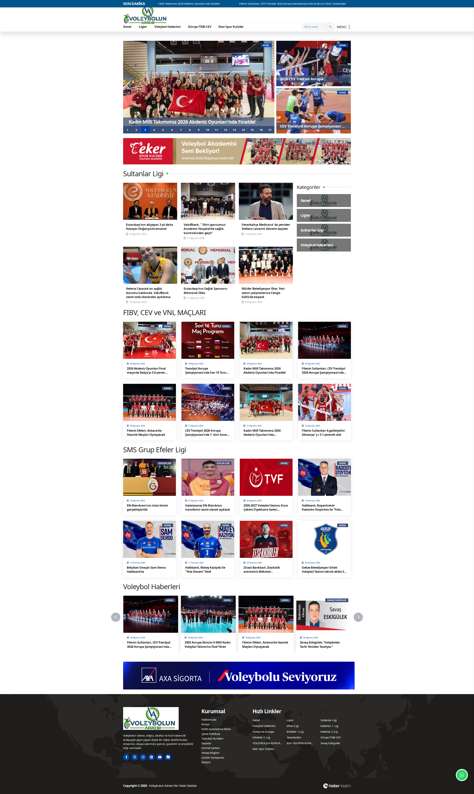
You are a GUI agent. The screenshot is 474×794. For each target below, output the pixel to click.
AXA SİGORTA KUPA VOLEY (299, 743)
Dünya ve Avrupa (263, 731)
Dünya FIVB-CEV (199, 27)
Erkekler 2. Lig (261, 737)
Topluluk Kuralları (212, 738)
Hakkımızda (208, 719)
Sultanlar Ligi (329, 720)
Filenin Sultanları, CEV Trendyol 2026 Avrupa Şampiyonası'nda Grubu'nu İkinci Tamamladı (232, 3)
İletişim (206, 762)
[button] (127, 129)
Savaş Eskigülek (330, 743)
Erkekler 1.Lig (295, 731)
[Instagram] (143, 757)
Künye (205, 724)
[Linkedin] (151, 757)
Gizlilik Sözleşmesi (212, 757)
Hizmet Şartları (210, 748)
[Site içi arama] (330, 27)
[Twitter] (134, 757)
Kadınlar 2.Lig (329, 731)
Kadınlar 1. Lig (329, 726)
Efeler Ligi (293, 726)
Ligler (143, 27)
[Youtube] (159, 757)
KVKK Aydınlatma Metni (216, 729)
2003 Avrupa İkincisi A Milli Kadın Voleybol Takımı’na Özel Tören (342, 3)
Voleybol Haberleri (167, 27)
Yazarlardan (294, 737)
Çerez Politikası (210, 734)
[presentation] (128, 85)
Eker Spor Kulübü (230, 27)
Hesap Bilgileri (210, 753)
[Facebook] (126, 757)
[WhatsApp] (462, 775)
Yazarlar (206, 743)
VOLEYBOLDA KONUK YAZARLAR (266, 743)
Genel (127, 27)
